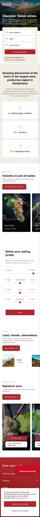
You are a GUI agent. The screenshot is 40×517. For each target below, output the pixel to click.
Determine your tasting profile (15, 59)
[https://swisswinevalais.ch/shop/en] (27, 4)
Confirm (20, 312)
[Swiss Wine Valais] (6, 4)
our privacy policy (21, 498)
